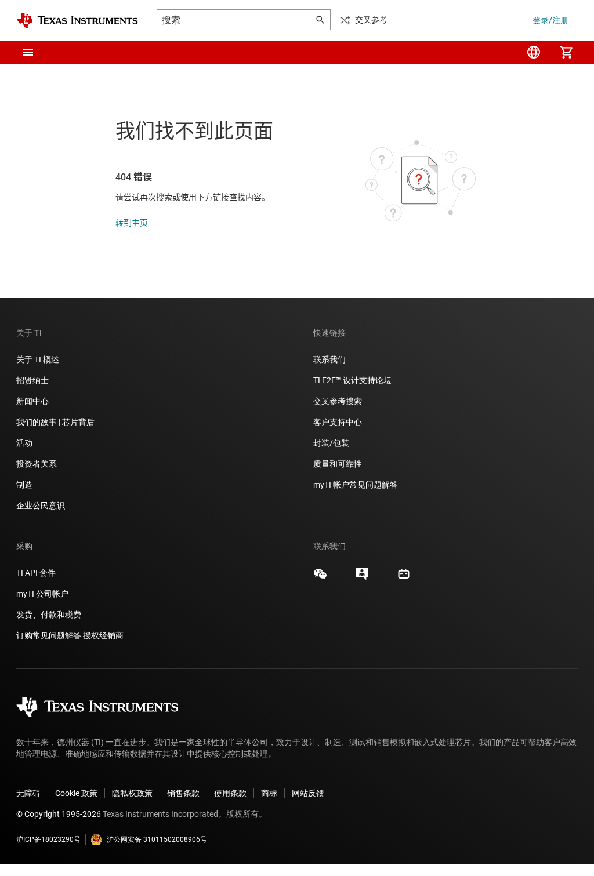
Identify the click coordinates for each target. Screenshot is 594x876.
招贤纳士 (32, 380)
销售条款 (183, 793)
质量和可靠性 (338, 463)
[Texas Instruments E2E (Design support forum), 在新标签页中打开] (362, 578)
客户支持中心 (337, 422)
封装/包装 (331, 443)
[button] (28, 52)
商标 (269, 793)
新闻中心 (32, 401)
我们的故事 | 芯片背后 (55, 422)
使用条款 (230, 793)
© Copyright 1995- (58, 814)
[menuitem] (533, 52)
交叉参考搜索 (337, 401)
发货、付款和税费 (48, 614)
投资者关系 (36, 463)
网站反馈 (308, 793)
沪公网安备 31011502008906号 (157, 839)
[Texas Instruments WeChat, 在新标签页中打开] (320, 578)
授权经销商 (103, 635)
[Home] (77, 20)
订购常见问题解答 (48, 635)
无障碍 (28, 793)
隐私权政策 (132, 793)
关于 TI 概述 (37, 359)
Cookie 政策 (76, 793)
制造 (24, 484)
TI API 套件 (36, 572)
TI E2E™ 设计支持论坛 (352, 380)
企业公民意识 (40, 505)
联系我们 (329, 359)
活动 (24, 443)
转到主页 (131, 222)
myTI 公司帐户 (42, 593)
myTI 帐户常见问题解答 (355, 484)
